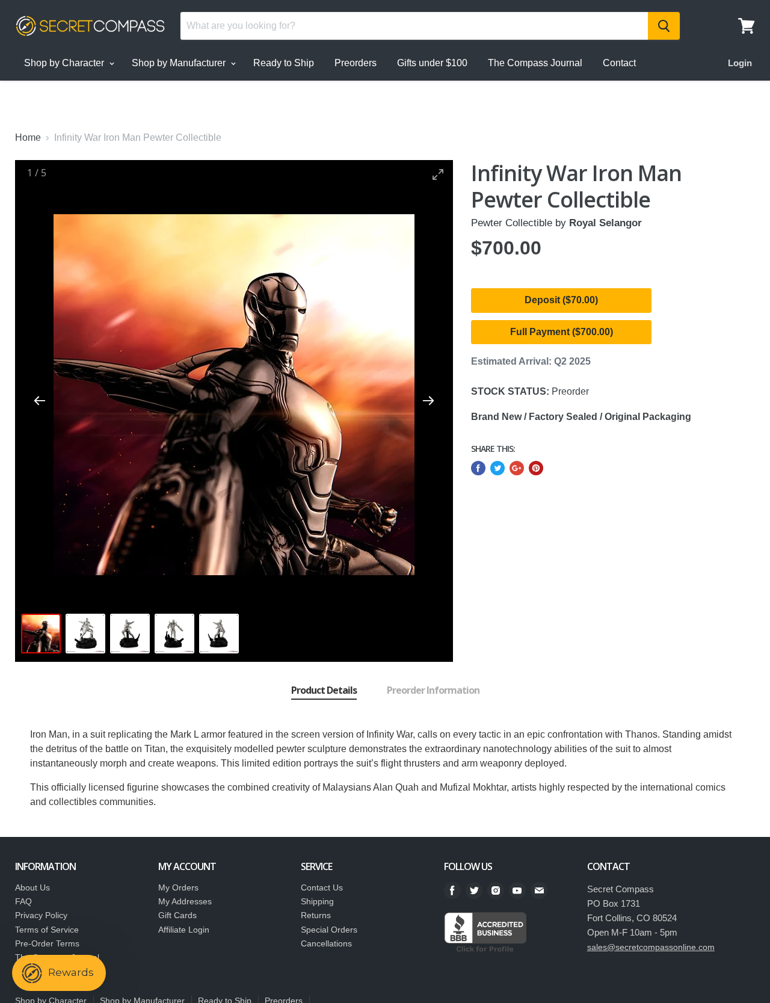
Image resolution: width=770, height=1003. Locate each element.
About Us (32, 887)
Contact (619, 63)
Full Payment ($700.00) (561, 332)
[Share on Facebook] (478, 468)
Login (740, 63)
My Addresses (185, 901)
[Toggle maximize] (438, 174)
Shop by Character (65, 63)
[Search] (664, 26)
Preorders (355, 63)
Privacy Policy (41, 915)
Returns (316, 915)
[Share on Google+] (517, 468)
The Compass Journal (535, 63)
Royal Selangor (605, 223)
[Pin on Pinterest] (536, 468)
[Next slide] (428, 400)
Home (28, 137)
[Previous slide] (39, 400)
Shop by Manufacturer (180, 63)
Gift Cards (177, 915)
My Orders (178, 887)
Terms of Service (47, 929)
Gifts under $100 (432, 63)
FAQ (23, 901)
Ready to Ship (283, 63)
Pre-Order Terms (47, 943)
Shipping (317, 901)
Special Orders (329, 929)
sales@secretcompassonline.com (651, 947)
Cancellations (326, 943)
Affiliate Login (183, 929)
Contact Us (322, 887)
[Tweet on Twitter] (497, 468)
